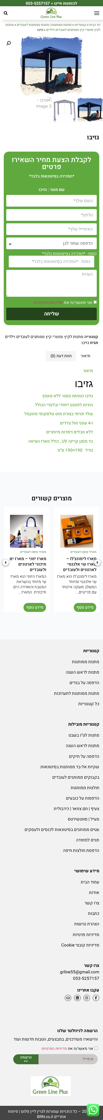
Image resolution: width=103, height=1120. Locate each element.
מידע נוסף (85, 607)
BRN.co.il (45, 1117)
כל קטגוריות (88, 704)
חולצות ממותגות (85, 788)
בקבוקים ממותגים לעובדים (75, 777)
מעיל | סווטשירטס (83, 819)
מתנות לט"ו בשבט (83, 735)
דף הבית (94, 24)
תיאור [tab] (85, 356)
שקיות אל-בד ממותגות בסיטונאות (69, 767)
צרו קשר (91, 903)
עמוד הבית (90, 882)
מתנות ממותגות (85, 662)
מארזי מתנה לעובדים (83, 552)
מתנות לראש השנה (82, 672)
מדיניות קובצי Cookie (80, 945)
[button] (6, 13)
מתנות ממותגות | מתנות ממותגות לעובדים (44, 24)
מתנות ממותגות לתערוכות (76, 693)
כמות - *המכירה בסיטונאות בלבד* (69, 254)
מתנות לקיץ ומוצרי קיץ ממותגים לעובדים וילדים (53, 27)
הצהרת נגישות (86, 924)
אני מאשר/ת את (63, 302)
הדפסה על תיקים (84, 756)
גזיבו (85, 343)
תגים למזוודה (87, 840)
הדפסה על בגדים (84, 683)
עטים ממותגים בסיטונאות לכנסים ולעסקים (61, 829)
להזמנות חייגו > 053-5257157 (51, 3)
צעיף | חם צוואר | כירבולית (76, 809)
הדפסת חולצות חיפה (81, 850)
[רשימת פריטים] (76, 998)
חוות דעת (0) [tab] (61, 356)
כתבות (93, 913)
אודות (94, 892)
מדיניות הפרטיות (48, 302)
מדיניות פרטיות (86, 935)
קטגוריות (80, 24)
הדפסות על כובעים (82, 798)
